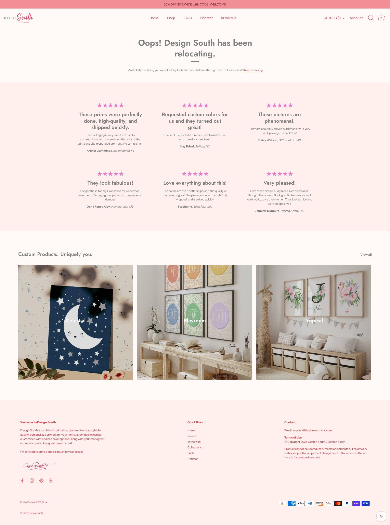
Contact (206, 18)
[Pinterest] (41, 480)
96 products (314, 325)
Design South (36, 512)
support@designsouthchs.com (312, 430)
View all (366, 255)
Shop (171, 18)
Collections (194, 447)
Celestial (76, 320)
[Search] (370, 17)
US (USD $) (332, 18)
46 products (76, 325)
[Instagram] (32, 480)
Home (154, 18)
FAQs (188, 18)
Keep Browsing (253, 70)
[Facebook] (22, 480)
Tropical (314, 320)
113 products (195, 325)
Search (191, 436)
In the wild (228, 18)
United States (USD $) (32, 502)
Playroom (195, 320)
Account (356, 18)
